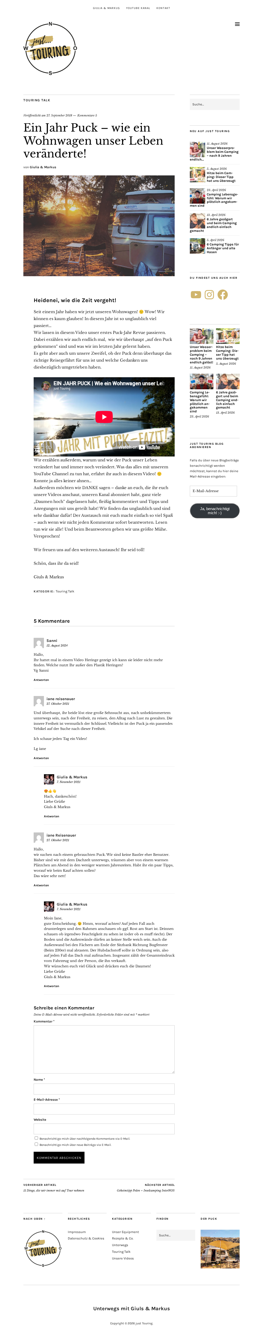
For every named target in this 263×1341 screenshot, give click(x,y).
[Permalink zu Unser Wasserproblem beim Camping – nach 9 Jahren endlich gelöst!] (197, 149)
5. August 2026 (217, 169)
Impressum (77, 1232)
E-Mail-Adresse (47, 1099)
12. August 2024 (57, 645)
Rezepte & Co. (122, 1238)
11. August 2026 (217, 143)
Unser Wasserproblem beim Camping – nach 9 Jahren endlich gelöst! (201, 354)
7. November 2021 (68, 782)
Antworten (41, 680)
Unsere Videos (123, 1258)
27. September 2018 (59, 115)
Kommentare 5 (87, 115)
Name (39, 1079)
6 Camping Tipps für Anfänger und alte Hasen (223, 248)
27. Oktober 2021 (57, 704)
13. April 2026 (216, 215)
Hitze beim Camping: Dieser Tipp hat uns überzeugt (221, 177)
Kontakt (163, 8)
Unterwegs (120, 1245)
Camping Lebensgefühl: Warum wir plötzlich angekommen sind (214, 200)
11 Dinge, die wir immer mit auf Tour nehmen (53, 1187)
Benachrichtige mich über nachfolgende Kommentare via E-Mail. (85, 1138)
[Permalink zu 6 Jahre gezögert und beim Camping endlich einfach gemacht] (197, 221)
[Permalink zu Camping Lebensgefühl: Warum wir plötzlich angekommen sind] (197, 196)
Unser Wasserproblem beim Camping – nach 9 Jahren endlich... (214, 153)
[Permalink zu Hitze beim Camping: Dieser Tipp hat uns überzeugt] (197, 174)
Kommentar (44, 1021)
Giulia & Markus (106, 8)
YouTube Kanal (138, 8)
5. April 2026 (215, 240)
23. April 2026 (216, 190)
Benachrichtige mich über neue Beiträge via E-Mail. (75, 1145)
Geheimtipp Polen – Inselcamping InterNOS (146, 1187)
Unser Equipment (125, 1232)
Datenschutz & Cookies (86, 1238)
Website (40, 1119)
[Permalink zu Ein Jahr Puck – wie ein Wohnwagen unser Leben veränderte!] (99, 274)
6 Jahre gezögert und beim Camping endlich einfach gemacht (213, 225)
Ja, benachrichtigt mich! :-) (215, 511)
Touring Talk (36, 100)
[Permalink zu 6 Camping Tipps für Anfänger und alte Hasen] (197, 246)
